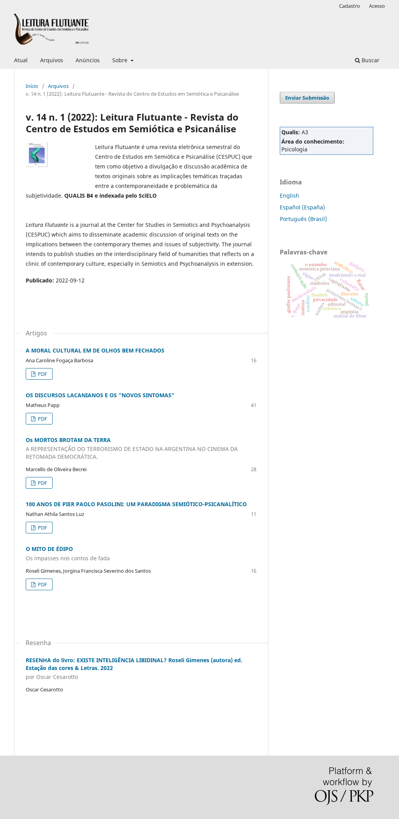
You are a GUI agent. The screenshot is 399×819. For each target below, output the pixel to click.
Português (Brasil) (303, 219)
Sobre (120, 60)
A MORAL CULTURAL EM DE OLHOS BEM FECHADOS (95, 350)
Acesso (377, 5)
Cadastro (349, 5)
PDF (42, 373)
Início (32, 85)
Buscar (370, 60)
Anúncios (88, 60)
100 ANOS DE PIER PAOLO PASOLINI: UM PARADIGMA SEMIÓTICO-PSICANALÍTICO (136, 504)
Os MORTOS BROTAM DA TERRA (132, 448)
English (289, 195)
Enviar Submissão (307, 97)
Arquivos (51, 60)
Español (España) (302, 207)
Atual (21, 60)
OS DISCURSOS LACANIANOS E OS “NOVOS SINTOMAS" (100, 395)
